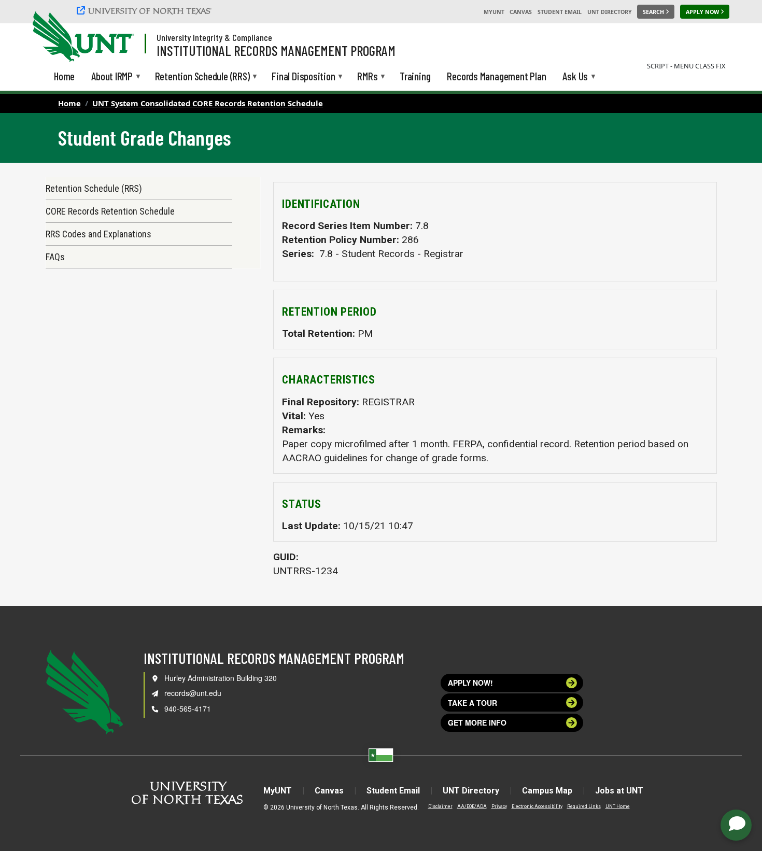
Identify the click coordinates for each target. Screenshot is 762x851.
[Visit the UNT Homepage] (118, 37)
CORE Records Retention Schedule (110, 211)
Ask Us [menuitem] (575, 76)
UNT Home (617, 806)
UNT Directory (609, 12)
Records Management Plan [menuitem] (496, 75)
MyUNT (494, 12)
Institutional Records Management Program (276, 50)
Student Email (560, 12)
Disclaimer (440, 806)
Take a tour (472, 703)
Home (69, 103)
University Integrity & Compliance (214, 37)
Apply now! (470, 682)
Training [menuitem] (415, 75)
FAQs (55, 256)
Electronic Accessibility (537, 806)
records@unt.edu (192, 693)
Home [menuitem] (64, 75)
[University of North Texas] (146, 10)
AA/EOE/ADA (472, 806)
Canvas (521, 12)
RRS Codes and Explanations (98, 234)
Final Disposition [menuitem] (303, 76)
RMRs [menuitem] (367, 76)
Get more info (477, 722)
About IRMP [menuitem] (112, 76)
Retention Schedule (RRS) (94, 188)
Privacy (499, 806)
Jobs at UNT (619, 791)
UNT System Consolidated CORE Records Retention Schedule (207, 103)
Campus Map (547, 791)
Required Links (584, 806)
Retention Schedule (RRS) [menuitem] (202, 76)
